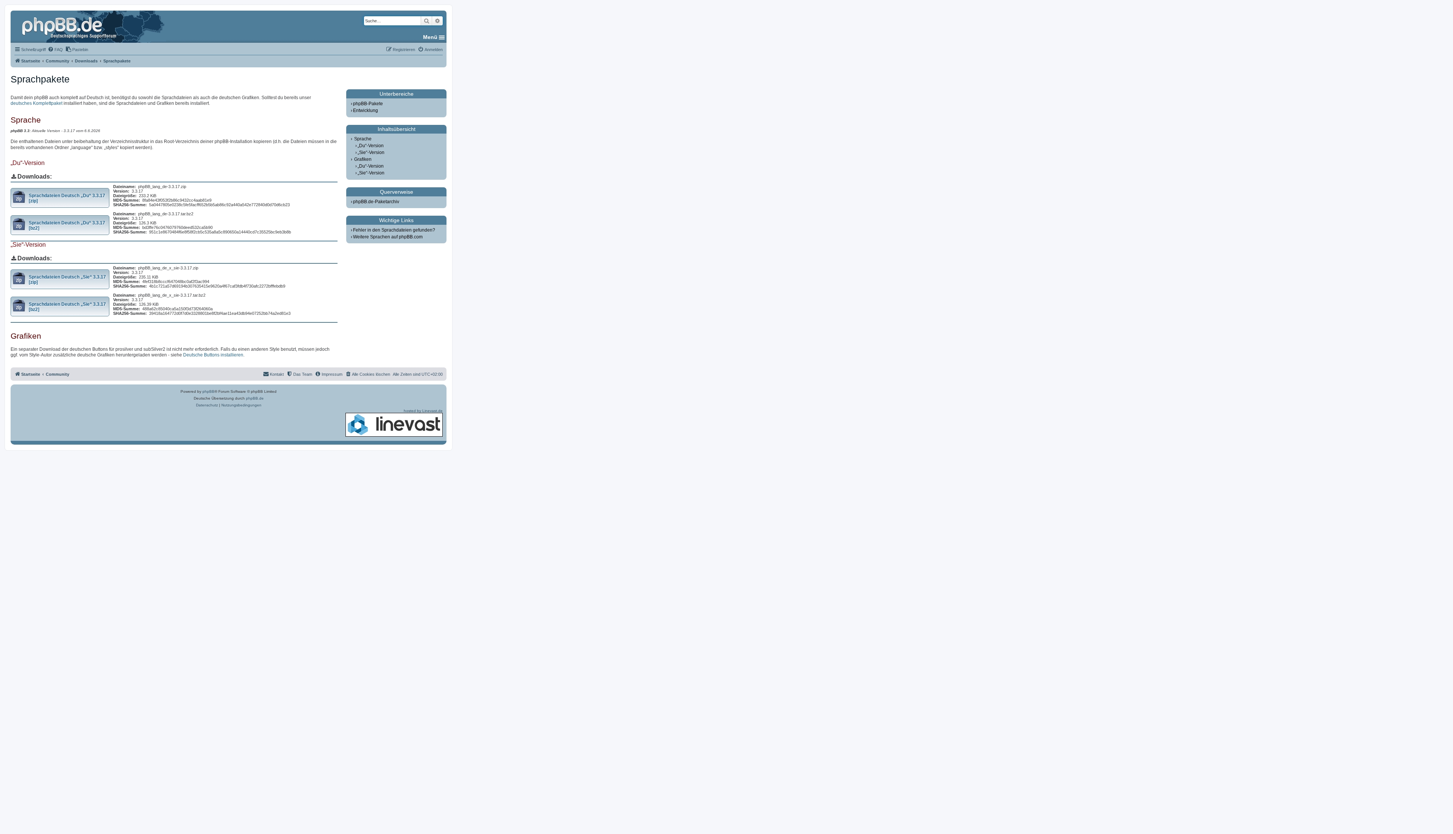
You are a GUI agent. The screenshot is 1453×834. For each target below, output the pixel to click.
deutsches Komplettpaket (36, 103)
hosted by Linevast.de (423, 411)
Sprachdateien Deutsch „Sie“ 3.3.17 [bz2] (67, 307)
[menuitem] (55, 49)
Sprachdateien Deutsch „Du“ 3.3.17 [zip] (67, 198)
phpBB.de (255, 398)
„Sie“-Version (371, 152)
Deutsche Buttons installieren (213, 355)
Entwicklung (365, 110)
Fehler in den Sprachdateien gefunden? (394, 230)
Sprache (363, 139)
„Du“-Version (371, 145)
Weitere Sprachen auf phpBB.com (388, 237)
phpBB (208, 391)
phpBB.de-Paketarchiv (376, 201)
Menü (430, 37)
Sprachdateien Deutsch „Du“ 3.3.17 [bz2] (67, 225)
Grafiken (363, 159)
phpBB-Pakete (368, 103)
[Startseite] (70, 26)
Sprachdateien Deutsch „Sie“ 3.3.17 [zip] (67, 279)
